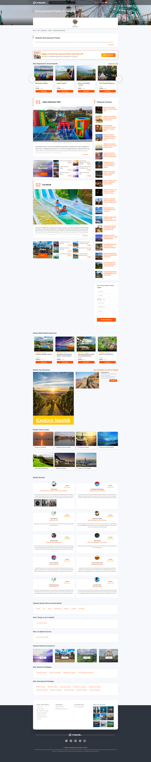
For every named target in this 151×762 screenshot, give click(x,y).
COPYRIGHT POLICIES (42, 716)
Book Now (44, 91)
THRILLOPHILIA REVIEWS (42, 710)
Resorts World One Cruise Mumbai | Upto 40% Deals (109, 209)
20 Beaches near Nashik (40, 447)
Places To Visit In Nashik (108, 370)
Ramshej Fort (105, 372)
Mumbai (38, 608)
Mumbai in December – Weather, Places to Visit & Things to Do (110, 118)
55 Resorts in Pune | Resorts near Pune (83, 254)
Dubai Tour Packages (52, 686)
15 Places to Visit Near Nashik (106, 447)
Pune (44, 608)
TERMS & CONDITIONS (42, 712)
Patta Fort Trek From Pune (106, 354)
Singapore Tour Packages (94, 686)
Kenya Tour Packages (95, 690)
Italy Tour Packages (69, 690)
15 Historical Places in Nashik (63, 447)
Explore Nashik (53, 420)
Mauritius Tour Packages (56, 690)
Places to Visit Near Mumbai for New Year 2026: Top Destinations (109, 154)
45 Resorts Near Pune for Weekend (65, 243)
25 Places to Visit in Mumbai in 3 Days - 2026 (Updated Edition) (110, 237)
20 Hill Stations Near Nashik (41, 468)
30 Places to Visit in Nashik (84, 468)
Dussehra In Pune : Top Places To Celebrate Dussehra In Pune (109, 191)
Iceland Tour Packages (81, 690)
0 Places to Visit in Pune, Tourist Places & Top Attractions (84, 243)
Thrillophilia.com (72, 747)
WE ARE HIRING (40, 708)
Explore (69, 162)
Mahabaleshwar (57, 608)
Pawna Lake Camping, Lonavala (84, 84)
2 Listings (87, 657)
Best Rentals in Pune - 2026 (85, 248)
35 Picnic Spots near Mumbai (64, 167)
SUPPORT (39, 718)
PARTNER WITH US (60, 706)
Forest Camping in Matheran (107, 83)
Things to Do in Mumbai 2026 (84, 173)
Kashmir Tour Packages (55, 672)
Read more (111, 44)
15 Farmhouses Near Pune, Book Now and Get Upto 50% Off (109, 264)
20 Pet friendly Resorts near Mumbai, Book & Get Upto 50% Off (109, 227)
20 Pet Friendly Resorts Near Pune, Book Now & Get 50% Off (110, 255)
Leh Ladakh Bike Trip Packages (85, 672)
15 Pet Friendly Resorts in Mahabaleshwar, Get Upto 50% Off (110, 273)
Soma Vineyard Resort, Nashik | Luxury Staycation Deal (86, 355)
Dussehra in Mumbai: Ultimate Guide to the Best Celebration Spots (109, 200)
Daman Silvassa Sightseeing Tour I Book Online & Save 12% (84, 161)
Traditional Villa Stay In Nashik (44, 354)
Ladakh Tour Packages (41, 672)
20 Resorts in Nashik (61, 468)
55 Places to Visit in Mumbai (66, 160)
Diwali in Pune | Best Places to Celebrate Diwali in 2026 (109, 173)
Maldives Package (40, 686)
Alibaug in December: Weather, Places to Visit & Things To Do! (110, 145)
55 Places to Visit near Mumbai (64, 173)
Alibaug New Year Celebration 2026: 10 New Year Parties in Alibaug (109, 164)
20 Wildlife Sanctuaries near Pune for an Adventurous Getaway (109, 246)
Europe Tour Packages (65, 686)
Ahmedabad (81, 608)
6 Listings (65, 657)
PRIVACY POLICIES (41, 714)
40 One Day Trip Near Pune (65, 253)
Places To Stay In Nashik (42, 637)
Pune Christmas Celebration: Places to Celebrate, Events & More (109, 128)
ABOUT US (39, 706)
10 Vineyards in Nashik (83, 447)
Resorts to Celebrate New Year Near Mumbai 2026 (110, 109)
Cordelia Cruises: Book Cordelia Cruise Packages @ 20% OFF (109, 218)
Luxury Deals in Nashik (41, 623)
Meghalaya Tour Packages (69, 672)
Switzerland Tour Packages (79, 686)
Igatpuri (49, 608)
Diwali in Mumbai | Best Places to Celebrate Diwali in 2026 (110, 182)
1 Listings (109, 657)
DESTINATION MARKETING (61, 708)
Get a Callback (108, 55)
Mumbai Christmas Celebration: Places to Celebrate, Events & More (109, 137)
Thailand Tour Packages (41, 690)
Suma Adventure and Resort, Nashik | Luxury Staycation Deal (64, 355)
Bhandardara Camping (42, 83)
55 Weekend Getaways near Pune (65, 248)
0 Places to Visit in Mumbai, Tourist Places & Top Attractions (85, 167)
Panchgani (73, 608)
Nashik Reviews (39, 477)
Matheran (66, 608)
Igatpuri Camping (61, 83)
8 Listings (43, 657)
